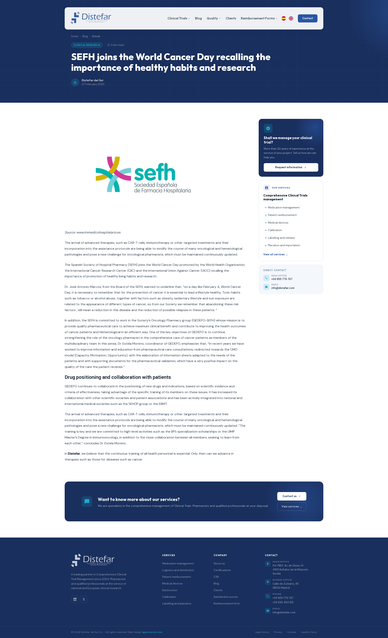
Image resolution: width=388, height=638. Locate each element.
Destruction (169, 590)
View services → (292, 506)
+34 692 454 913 (283, 602)
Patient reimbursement (282, 215)
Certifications (222, 570)
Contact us (290, 496)
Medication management (283, 207)
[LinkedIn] (74, 599)
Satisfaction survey (226, 597)
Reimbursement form (227, 603)
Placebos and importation (284, 245)
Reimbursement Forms (258, 18)
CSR (216, 577)
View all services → (275, 254)
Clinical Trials (177, 18)
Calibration (275, 230)
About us (219, 563)
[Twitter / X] (83, 599)
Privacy (278, 632)
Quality (212, 18)
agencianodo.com (152, 632)
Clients (231, 18)
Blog (198, 18)
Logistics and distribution (178, 570)
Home (74, 36)
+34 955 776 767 (283, 598)
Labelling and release (281, 238)
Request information (288, 167)
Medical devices (278, 222)
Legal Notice (262, 632)
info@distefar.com (284, 612)
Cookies (291, 632)
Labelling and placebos (176, 603)
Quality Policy (309, 632)
